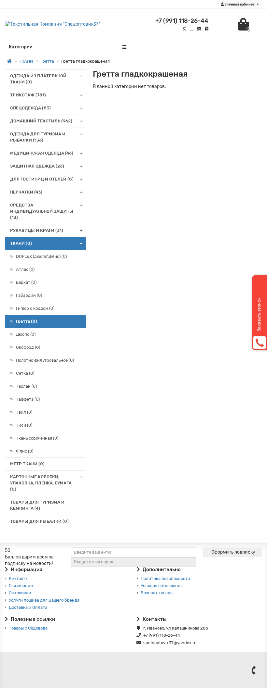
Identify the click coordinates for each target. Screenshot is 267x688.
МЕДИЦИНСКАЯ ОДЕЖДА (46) (41, 153)
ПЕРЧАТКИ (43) (26, 192)
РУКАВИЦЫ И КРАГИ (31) (36, 230)
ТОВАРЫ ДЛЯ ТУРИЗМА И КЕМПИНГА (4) (37, 505)
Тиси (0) (24, 425)
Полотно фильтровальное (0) (45, 360)
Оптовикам (20, 592)
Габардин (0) (29, 295)
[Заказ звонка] (253, 670)
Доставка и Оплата (28, 607)
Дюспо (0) (25, 334)
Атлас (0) (25, 269)
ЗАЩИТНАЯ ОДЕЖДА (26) (37, 166)
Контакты (18, 578)
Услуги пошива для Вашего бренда (44, 600)
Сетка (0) (25, 373)
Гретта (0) (26, 321)
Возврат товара (157, 592)
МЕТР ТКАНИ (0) (27, 463)
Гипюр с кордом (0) (35, 308)
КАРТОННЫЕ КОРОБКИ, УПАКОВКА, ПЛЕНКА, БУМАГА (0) (41, 483)
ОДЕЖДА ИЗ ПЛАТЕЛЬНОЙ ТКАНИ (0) (38, 78)
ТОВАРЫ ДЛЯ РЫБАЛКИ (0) (39, 521)
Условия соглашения (162, 585)
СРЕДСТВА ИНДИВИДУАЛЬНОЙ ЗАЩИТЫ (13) (41, 211)
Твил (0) (24, 412)
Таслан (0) (26, 386)
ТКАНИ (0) (21, 243)
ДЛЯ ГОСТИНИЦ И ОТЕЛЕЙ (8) (42, 179)
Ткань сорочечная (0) (37, 438)
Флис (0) (24, 451)
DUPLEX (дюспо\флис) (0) (41, 256)
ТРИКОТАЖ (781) (28, 95)
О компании (21, 585)
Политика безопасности (165, 578)
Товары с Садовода (28, 628)
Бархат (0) (26, 282)
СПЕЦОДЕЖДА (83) (30, 108)
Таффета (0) (28, 399)
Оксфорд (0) (28, 347)
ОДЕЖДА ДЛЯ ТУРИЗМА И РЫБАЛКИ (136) (37, 137)
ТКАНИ (26, 61)
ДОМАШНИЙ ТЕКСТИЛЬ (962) (41, 121)
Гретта (47, 61)
